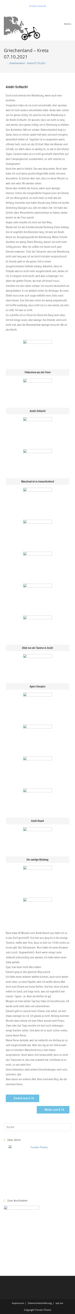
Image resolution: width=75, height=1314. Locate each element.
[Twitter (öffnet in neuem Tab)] (34, 10)
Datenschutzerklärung (40, 1303)
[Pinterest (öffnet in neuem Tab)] (38, 10)
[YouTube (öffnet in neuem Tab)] (42, 10)
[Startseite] (5, 63)
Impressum (18, 1303)
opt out (59, 1303)
